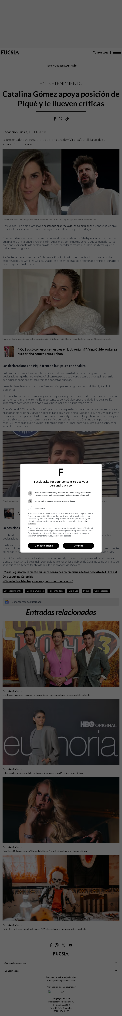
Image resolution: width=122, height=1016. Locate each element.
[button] (61, 508)
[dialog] (61, 508)
